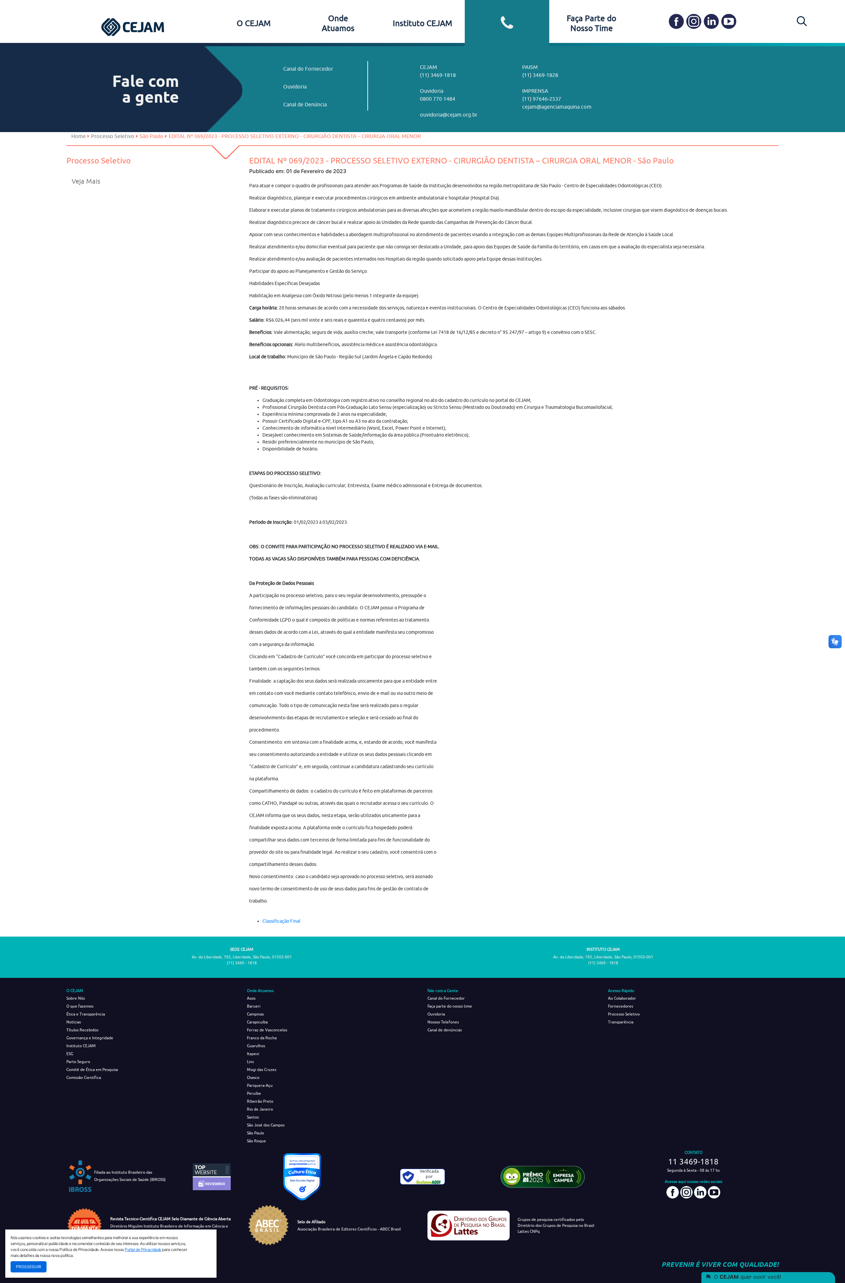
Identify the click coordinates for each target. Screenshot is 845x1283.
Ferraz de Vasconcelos (267, 1029)
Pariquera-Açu (260, 1085)
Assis (251, 998)
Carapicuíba (257, 1021)
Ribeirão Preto (260, 1101)
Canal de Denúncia (305, 104)
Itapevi (253, 1053)
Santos (253, 1117)
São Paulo (255, 1132)
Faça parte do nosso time (449, 1006)
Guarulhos (256, 1045)
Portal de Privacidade (143, 1249)
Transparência (620, 1021)
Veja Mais (86, 181)
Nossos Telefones (443, 1021)
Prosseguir (28, 1266)
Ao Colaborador (622, 998)
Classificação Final (281, 921)
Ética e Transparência (85, 1014)
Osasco (253, 1077)
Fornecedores (620, 1006)
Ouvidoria (295, 86)
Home (78, 136)
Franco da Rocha (262, 1037)
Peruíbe (254, 1093)
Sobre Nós (75, 998)
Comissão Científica (83, 1077)
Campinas (255, 1014)
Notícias (73, 1021)
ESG (69, 1053)
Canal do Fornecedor (308, 69)
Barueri (253, 1006)
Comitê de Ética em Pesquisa (92, 1069)
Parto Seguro (78, 1061)
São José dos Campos (266, 1125)
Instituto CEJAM (422, 23)
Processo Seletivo (112, 136)
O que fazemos (79, 1006)
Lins (250, 1061)
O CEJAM (254, 23)
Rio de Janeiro (260, 1109)
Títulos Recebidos (82, 1029)
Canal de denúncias (444, 1029)
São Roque (256, 1140)
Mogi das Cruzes (261, 1069)
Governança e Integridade (89, 1037)
